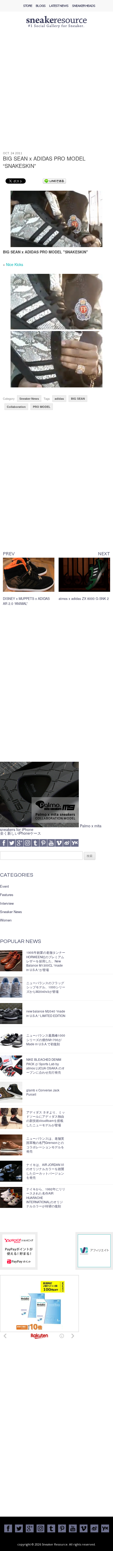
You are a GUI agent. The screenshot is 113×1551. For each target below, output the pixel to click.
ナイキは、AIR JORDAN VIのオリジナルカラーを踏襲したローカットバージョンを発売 (45, 1171)
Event (4, 886)
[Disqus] (56, 685)
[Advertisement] (56, 92)
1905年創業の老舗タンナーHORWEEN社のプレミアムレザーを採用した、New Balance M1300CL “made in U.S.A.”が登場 (45, 961)
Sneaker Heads (83, 6)
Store (27, 6)
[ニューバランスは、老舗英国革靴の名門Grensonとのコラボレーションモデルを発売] (11, 1144)
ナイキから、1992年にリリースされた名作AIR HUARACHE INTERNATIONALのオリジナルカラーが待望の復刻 (45, 1197)
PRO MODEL (41, 407)
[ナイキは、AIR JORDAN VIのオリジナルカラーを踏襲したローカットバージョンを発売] (11, 1171)
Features (6, 894)
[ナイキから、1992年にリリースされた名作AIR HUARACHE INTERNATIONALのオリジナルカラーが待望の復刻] (11, 1197)
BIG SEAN (78, 399)
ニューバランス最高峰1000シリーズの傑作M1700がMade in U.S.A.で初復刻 (45, 1039)
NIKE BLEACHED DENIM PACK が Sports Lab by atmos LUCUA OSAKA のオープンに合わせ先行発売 (45, 1065)
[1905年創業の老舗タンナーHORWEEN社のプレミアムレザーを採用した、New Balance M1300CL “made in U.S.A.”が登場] (11, 960)
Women (6, 920)
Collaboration (16, 407)
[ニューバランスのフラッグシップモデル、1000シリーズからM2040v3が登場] (11, 987)
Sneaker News (29, 399)
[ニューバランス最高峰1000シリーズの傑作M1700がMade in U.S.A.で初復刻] (11, 1039)
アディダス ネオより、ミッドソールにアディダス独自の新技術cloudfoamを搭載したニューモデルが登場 (45, 1118)
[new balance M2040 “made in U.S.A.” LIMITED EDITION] (11, 1013)
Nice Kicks (14, 264)
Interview (7, 903)
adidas (59, 399)
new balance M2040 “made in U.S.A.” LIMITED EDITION (45, 1013)
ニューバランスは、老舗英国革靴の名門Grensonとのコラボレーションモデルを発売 (45, 1144)
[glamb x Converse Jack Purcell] (11, 1092)
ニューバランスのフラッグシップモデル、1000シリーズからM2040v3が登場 (45, 987)
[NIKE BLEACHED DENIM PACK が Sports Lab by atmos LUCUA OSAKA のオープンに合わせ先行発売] (11, 1066)
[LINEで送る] (54, 180)
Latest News (58, 6)
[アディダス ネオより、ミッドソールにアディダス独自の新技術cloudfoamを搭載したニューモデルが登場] (11, 1118)
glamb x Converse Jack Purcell (42, 1092)
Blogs (40, 6)
